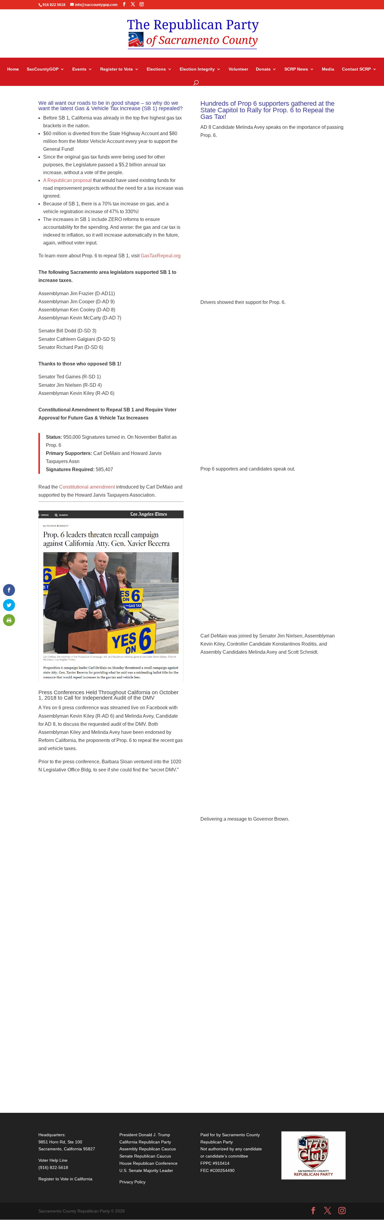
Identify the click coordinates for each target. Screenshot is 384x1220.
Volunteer (238, 69)
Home (13, 69)
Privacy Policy (132, 1181)
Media (328, 69)
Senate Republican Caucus (145, 1156)
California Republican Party (145, 1142)
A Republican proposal (67, 180)
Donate (263, 69)
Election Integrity (197, 69)
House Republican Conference (148, 1163)
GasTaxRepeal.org (161, 255)
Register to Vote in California (65, 1178)
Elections (156, 69)
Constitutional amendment (87, 486)
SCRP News (296, 69)
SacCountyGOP (42, 69)
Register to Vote (116, 69)
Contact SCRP (356, 69)
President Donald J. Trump (144, 1134)
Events (79, 69)
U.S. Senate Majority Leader (146, 1170)
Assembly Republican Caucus (147, 1148)
